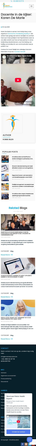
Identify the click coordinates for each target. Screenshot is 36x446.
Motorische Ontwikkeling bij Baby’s (19, 34)
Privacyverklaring (6, 379)
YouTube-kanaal (19, 52)
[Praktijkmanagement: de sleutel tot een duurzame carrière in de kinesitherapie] (5, 190)
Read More (5, 255)
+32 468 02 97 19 (18, 1)
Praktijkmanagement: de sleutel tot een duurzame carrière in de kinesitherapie (23, 185)
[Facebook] (22, 444)
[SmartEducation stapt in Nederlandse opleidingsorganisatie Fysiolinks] (5, 199)
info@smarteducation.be (9, 357)
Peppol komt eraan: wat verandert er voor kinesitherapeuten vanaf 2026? (22, 176)
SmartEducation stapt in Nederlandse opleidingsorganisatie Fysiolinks (22, 194)
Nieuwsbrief (4, 381)
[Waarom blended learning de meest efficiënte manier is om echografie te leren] (5, 171)
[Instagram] (26, 444)
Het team (3, 373)
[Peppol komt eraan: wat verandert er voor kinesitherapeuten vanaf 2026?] (5, 181)
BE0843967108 (5, 361)
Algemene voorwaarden (8, 376)
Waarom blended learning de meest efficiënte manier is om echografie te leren (22, 167)
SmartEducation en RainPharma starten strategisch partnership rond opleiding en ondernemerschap (22, 158)
